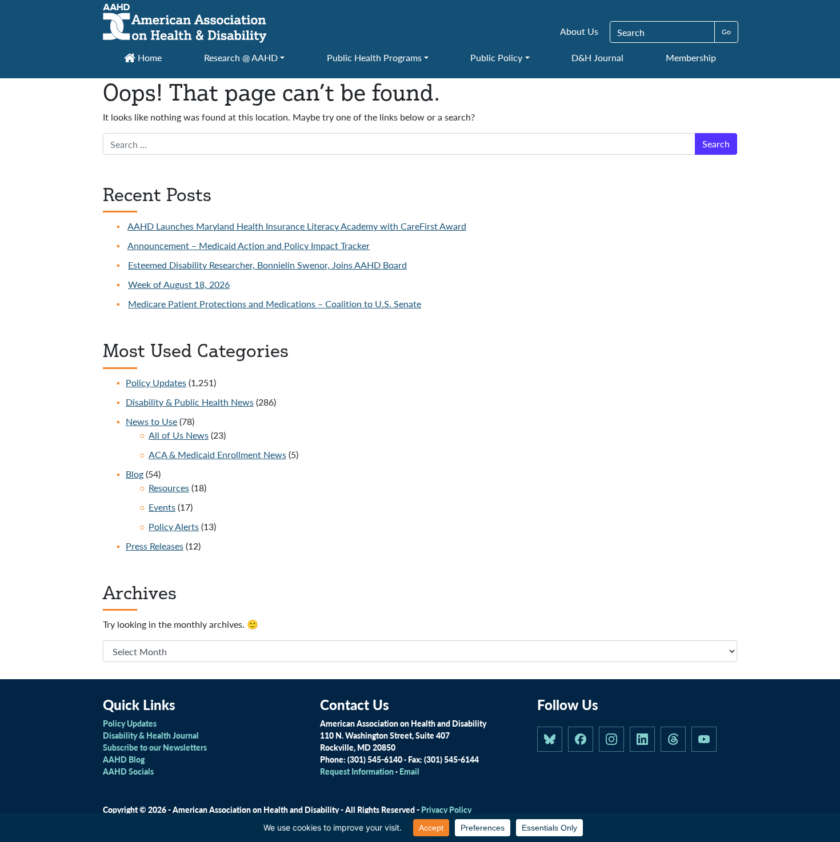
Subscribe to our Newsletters (155, 747)
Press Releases (154, 545)
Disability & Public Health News (190, 401)
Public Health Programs (374, 57)
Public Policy (496, 57)
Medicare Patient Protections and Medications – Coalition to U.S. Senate (274, 303)
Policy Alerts (174, 526)
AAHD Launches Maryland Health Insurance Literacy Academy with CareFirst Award (296, 225)
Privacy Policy (446, 809)
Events (162, 507)
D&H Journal (597, 57)
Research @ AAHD (241, 57)
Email (409, 771)
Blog (134, 473)
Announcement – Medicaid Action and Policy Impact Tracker (248, 245)
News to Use (151, 421)
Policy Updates (156, 382)
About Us (579, 31)
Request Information (357, 771)
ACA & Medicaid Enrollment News (217, 454)
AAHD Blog (124, 759)
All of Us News (179, 435)
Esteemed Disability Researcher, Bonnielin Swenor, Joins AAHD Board (267, 264)
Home (148, 57)
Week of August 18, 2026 (179, 284)
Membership (691, 57)
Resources (169, 487)
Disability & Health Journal (151, 735)
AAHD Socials (128, 771)
